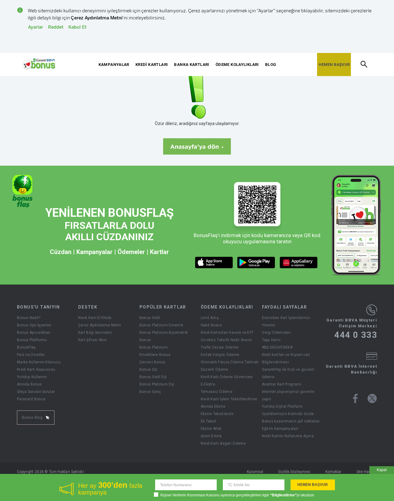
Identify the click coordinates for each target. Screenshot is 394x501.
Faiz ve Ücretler (31, 355)
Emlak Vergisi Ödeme (220, 355)
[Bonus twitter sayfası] (372, 398)
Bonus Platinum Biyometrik (163, 332)
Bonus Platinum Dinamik (161, 325)
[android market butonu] (256, 262)
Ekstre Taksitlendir (217, 414)
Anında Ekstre (213, 406)
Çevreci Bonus (152, 362)
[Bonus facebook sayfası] (355, 398)
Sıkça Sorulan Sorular (36, 392)
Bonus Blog (32, 417)
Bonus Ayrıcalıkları (33, 332)
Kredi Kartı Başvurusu (36, 369)
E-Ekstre (208, 384)
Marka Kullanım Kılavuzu (39, 362)
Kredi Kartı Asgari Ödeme (223, 443)
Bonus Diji (148, 369)
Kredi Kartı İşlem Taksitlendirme (229, 399)
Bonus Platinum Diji (157, 384)
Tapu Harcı (271, 340)
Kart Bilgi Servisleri (95, 332)
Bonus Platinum (153, 347)
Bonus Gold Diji (153, 377)
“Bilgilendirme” (283, 495)
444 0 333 (355, 335)
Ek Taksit (209, 421)
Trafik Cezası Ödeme (220, 347)
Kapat (382, 470)
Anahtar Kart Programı (281, 384)
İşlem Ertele (211, 436)
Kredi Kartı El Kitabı (94, 318)
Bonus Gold (149, 318)
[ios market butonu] (214, 262)
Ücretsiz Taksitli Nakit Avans (226, 340)
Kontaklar (333, 472)
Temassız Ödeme (216, 392)
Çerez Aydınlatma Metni (99, 325)
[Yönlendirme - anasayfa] (39, 64)
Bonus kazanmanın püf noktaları (291, 421)
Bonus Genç (150, 392)
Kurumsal (255, 472)
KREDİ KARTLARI (151, 64)
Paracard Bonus (31, 399)
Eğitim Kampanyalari (280, 428)
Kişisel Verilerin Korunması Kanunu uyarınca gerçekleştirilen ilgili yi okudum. (237, 495)
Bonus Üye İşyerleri (34, 325)
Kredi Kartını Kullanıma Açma (288, 436)
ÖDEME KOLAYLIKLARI (237, 64)
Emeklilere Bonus (155, 355)
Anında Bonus (29, 384)
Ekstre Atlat (211, 428)
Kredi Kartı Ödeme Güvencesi (227, 377)
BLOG (270, 64)
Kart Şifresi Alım (92, 340)
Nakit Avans (211, 325)
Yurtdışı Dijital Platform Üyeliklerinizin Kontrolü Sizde (288, 410)
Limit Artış (210, 318)
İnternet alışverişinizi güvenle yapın (288, 395)
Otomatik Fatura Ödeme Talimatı (230, 362)
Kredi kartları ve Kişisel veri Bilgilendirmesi (286, 358)
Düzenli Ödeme (214, 369)
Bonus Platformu (32, 340)
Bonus (145, 340)
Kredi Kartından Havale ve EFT (227, 332)
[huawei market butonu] (299, 262)
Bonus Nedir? (29, 318)
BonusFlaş (26, 347)
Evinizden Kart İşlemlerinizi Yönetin (286, 321)
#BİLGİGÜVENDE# (277, 347)
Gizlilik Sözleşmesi (294, 472)
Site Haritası (366, 472)
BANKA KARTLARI (191, 64)
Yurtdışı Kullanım (32, 377)
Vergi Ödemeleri (276, 332)
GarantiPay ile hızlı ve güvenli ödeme (288, 373)
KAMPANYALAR (113, 64)
